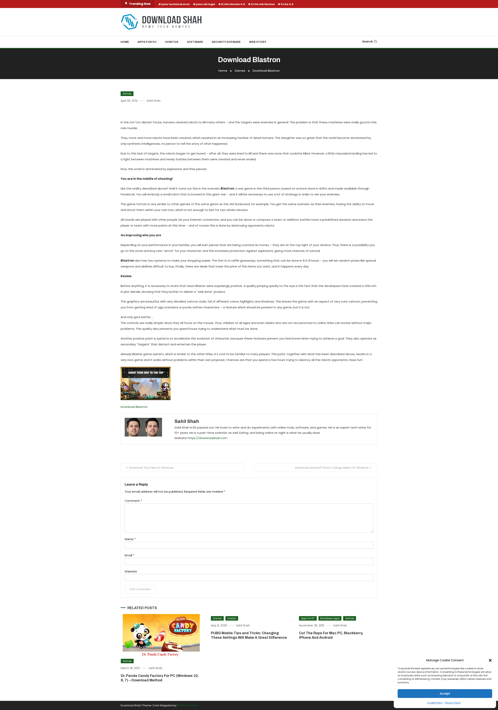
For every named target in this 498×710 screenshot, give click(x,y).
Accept (445, 693)
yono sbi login (205, 4)
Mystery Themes (187, 705)
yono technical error (175, 4)
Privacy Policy (453, 702)
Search (367, 41)
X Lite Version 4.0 (233, 4)
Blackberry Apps (329, 618)
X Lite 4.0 (287, 4)
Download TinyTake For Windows (151, 468)
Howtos (171, 42)
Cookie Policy (435, 702)
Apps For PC (147, 42)
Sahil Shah (153, 101)
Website (131, 571)
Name (130, 539)
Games (127, 93)
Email (129, 555)
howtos (231, 618)
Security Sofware (226, 42)
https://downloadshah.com (207, 438)
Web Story (257, 42)
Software (195, 42)
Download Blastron (134, 407)
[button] (490, 660)
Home (125, 42)
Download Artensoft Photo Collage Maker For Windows (332, 468)
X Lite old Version (263, 4)
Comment (133, 501)
